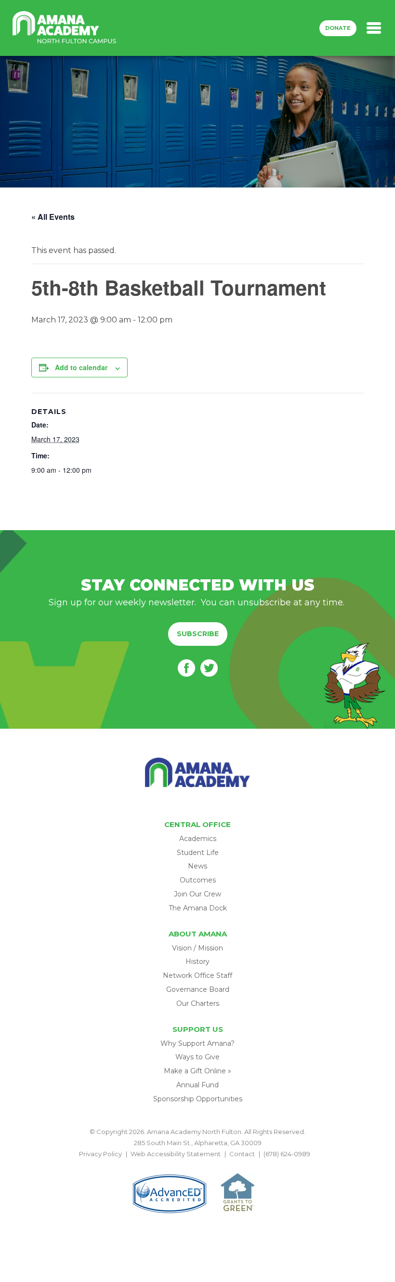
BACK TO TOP (197, 1165)
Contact (242, 1154)
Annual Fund (197, 1085)
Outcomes (198, 880)
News (197, 866)
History (197, 961)
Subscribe (198, 633)
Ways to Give (197, 1057)
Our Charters (197, 1003)
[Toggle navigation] (373, 28)
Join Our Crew (197, 894)
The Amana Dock (198, 908)
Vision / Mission (197, 948)
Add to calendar (81, 367)
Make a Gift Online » (197, 1071)
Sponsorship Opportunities (197, 1099)
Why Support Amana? (197, 1043)
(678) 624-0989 (286, 1154)
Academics (197, 838)
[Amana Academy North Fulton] (65, 28)
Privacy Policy (100, 1154)
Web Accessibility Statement (176, 1154)
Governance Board (197, 989)
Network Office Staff (197, 975)
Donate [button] (338, 28)
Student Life (198, 852)
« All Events (53, 216)
